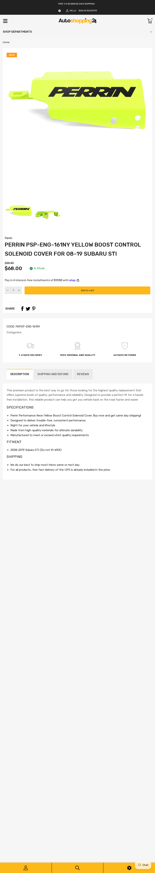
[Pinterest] (33, 308)
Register (92, 10)
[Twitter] (28, 308)
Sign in (82, 10)
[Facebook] (22, 308)
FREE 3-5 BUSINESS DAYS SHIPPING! (76, 4)
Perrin (8, 238)
